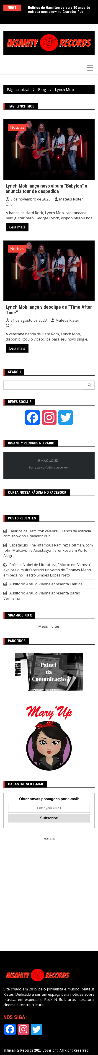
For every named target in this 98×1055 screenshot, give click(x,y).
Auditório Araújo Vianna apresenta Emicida (46, 583)
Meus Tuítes (49, 626)
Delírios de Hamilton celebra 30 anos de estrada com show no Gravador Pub (59, 9)
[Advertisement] (49, 889)
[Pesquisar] (89, 385)
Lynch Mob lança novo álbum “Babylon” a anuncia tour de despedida (46, 188)
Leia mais (17, 227)
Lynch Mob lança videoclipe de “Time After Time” (49, 309)
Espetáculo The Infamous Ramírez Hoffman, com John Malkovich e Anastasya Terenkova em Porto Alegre (48, 550)
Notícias (17, 127)
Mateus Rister (71, 199)
